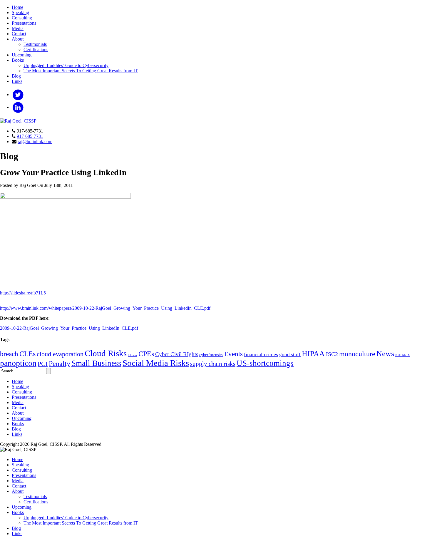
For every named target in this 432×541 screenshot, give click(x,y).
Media (18, 28)
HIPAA (313, 353)
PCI (43, 363)
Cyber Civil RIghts (176, 354)
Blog (16, 75)
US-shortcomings (265, 363)
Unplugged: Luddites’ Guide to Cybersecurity (66, 65)
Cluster (132, 355)
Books (18, 60)
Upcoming (21, 54)
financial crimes (261, 354)
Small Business (96, 363)
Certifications (36, 49)
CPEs (146, 354)
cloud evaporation (60, 354)
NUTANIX (402, 355)
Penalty (59, 363)
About (18, 38)
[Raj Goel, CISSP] (18, 120)
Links (17, 81)
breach (9, 354)
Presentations (24, 23)
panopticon (18, 363)
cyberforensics (211, 355)
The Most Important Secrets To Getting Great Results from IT (81, 70)
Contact (19, 33)
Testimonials (35, 44)
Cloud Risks (106, 353)
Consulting (22, 17)
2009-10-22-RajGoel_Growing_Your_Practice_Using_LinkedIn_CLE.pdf (69, 328)
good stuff (290, 354)
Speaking (20, 12)
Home (17, 7)
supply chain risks (212, 363)
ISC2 (332, 354)
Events (233, 354)
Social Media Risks (156, 363)
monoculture (357, 354)
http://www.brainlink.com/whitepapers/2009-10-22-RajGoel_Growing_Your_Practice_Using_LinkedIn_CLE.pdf (105, 308)
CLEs (27, 354)
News (385, 353)
